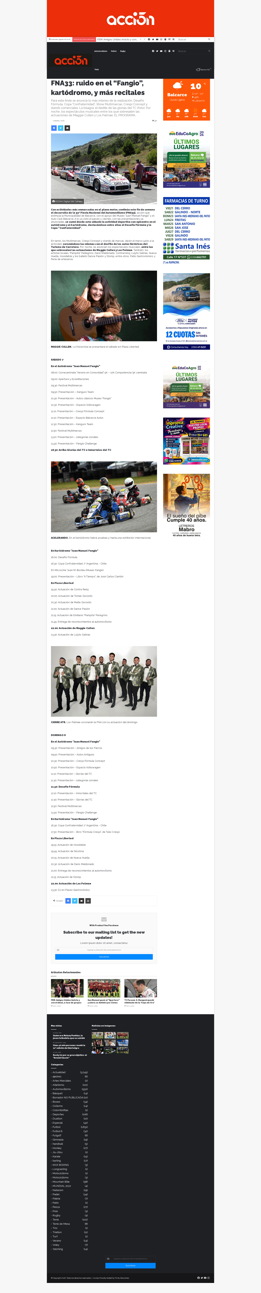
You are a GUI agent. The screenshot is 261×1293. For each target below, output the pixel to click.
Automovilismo (100, 51)
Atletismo (58, 1084)
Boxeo (56, 1101)
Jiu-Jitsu (58, 1152)
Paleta (56, 1198)
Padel (56, 1194)
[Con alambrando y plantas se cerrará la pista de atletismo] (110, 1050)
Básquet (58, 1093)
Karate (56, 1156)
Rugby (122, 51)
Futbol (113, 51)
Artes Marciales (62, 1080)
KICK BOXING (61, 1164)
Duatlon (57, 1118)
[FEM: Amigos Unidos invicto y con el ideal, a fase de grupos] (67, 988)
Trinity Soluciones (122, 1278)
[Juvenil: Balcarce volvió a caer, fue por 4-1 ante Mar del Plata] (122, 1050)
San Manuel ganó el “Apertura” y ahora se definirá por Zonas (132, 39)
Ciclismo (58, 1106)
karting (57, 1160)
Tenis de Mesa (61, 1223)
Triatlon (57, 1232)
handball (58, 1143)
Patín (56, 1202)
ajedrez (57, 1076)
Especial (58, 1122)
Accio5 (95, 1278)
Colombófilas (60, 1110)
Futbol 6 (57, 1131)
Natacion (58, 1190)
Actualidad (59, 1072)
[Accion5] (130, 18)
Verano (57, 1240)
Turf (55, 1236)
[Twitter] (60, 128)
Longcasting (60, 1169)
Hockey (57, 1148)
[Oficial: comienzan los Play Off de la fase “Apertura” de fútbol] (97, 1035)
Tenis (96, 69)
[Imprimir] (88, 901)
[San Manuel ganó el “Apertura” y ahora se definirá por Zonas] (104, 988)
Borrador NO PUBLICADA (68, 1097)
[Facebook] (54, 128)
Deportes (58, 1114)
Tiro (55, 1228)
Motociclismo (61, 1173)
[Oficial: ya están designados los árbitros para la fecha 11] (97, 1050)
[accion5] (70, 60)
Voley (56, 1244)
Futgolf (57, 1135)
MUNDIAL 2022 (62, 1186)
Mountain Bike (61, 1181)
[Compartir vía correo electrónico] (67, 128)
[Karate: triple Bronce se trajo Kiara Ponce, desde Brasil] (110, 1035)
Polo (55, 1211)
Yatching (58, 1249)
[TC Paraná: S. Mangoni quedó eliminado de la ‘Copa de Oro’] (140, 988)
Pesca (56, 1207)
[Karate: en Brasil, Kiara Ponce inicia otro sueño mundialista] (122, 1043)
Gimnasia (58, 1139)
